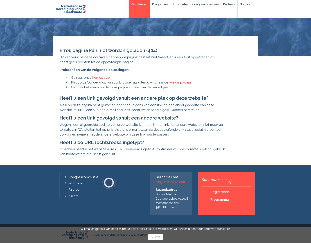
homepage (101, 77)
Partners (229, 4)
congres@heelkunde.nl (171, 182)
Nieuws (245, 4)
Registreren (139, 4)
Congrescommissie (205, 4)
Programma (160, 4)
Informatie (180, 4)
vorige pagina (180, 82)
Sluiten (155, 237)
